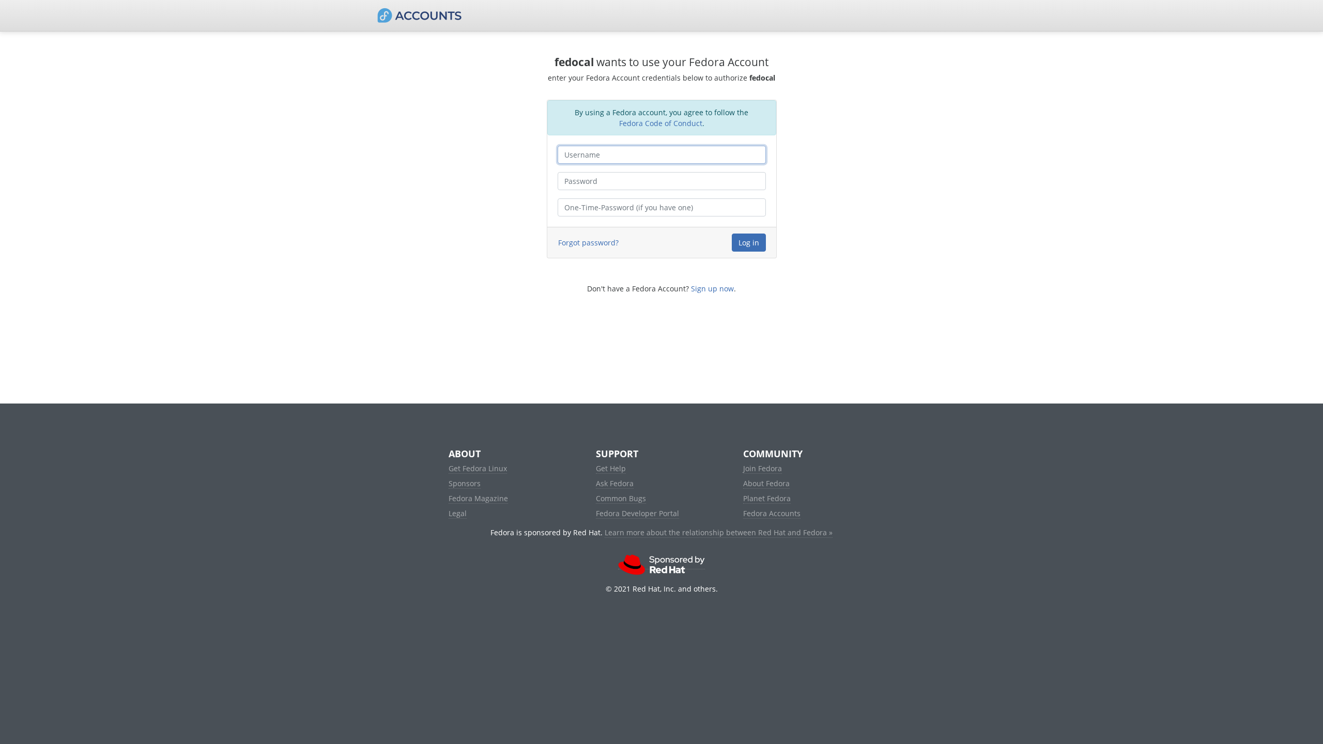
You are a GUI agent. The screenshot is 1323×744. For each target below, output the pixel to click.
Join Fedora (762, 468)
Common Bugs (621, 498)
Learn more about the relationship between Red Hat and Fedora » (719, 532)
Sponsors (465, 483)
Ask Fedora (615, 483)
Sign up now (712, 288)
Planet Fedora (767, 498)
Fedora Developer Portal (637, 513)
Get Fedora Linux (478, 468)
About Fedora (766, 483)
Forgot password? (588, 242)
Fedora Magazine (478, 498)
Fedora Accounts (772, 513)
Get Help (611, 468)
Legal (458, 513)
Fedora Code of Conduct (660, 123)
